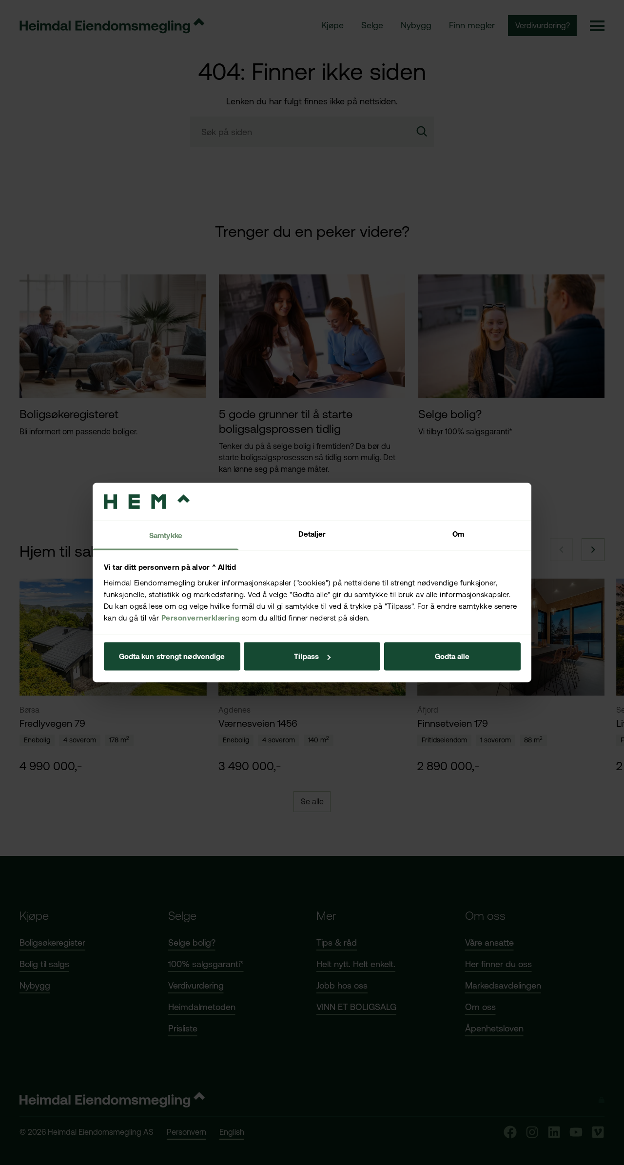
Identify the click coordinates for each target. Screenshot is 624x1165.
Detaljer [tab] (312, 533)
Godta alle (452, 656)
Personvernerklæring (200, 617)
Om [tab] (458, 533)
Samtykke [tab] (165, 535)
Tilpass (306, 656)
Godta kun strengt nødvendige (172, 656)
